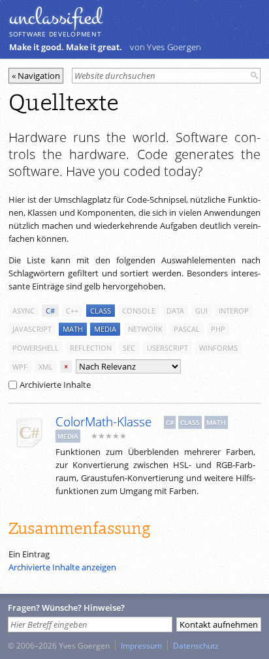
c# (50, 310)
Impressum (141, 645)
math (73, 329)
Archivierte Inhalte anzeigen (62, 567)
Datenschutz (196, 645)
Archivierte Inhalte (55, 384)
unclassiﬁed (55, 17)
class (100, 310)
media (105, 329)
